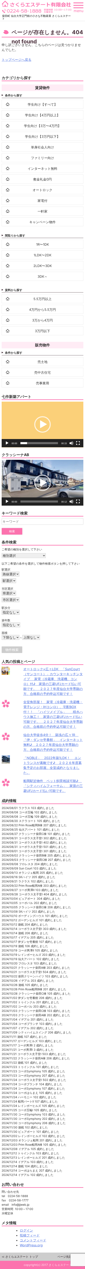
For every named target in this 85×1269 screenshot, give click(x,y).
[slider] (39, 443)
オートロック (42, 190)
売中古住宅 (42, 372)
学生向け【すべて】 (42, 104)
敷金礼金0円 (42, 179)
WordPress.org (31, 1245)
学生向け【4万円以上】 (42, 115)
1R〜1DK (42, 244)
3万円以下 (42, 331)
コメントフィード (33, 1240)
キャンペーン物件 (42, 222)
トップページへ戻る (16, 60)
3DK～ (42, 276)
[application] (42, 424)
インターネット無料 (42, 168)
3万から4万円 (42, 320)
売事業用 (42, 383)
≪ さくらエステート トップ (20, 1256)
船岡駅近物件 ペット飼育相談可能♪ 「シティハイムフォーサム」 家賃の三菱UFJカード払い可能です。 (53, 786)
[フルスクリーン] (78, 443)
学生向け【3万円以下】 (42, 136)
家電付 (42, 201)
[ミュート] (71, 443)
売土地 (42, 362)
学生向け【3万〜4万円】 (42, 126)
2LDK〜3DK (42, 266)
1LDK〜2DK (42, 255)
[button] (42, 424)
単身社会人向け (42, 147)
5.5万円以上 (42, 299)
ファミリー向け (42, 158)
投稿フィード (30, 1235)
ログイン (26, 1230)
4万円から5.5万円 (42, 309)
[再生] (7, 443)
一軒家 (42, 211)
